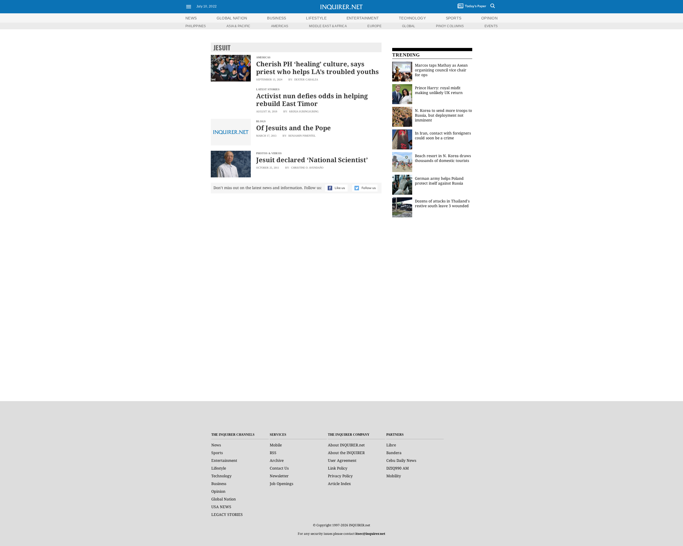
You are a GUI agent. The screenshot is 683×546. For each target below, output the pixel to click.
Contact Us (279, 468)
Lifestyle (218, 468)
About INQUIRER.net (346, 444)
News (191, 18)
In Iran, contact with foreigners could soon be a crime (443, 135)
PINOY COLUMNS (450, 26)
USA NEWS (221, 506)
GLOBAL (408, 26)
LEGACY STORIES (227, 514)
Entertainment (224, 460)
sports (454, 18)
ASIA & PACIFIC (238, 26)
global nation (232, 18)
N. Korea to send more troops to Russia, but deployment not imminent (443, 115)
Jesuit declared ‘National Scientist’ (312, 159)
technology (412, 18)
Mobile (276, 444)
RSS (273, 452)
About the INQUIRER (346, 452)
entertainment (363, 18)
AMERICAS (279, 26)
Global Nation (223, 499)
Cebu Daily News (401, 460)
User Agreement (342, 460)
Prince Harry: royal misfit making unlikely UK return (439, 90)
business (276, 18)
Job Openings (281, 483)
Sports (217, 452)
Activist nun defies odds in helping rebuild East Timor (312, 99)
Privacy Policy (340, 475)
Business (218, 483)
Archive (277, 460)
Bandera (394, 452)
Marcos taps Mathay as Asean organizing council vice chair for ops (441, 70)
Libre (391, 444)
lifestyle (316, 18)
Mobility (393, 475)
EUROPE (374, 26)
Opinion (218, 491)
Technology (221, 475)
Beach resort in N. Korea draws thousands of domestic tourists (443, 158)
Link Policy (337, 468)
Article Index (339, 483)
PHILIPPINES (195, 26)
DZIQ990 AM (397, 468)
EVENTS (491, 26)
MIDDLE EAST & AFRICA (328, 26)
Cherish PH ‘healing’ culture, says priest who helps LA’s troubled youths (317, 67)
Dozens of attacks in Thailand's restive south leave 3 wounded (442, 203)
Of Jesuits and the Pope (293, 127)
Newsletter (279, 475)
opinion (489, 18)
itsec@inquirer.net (370, 533)
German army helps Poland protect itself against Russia (439, 181)
